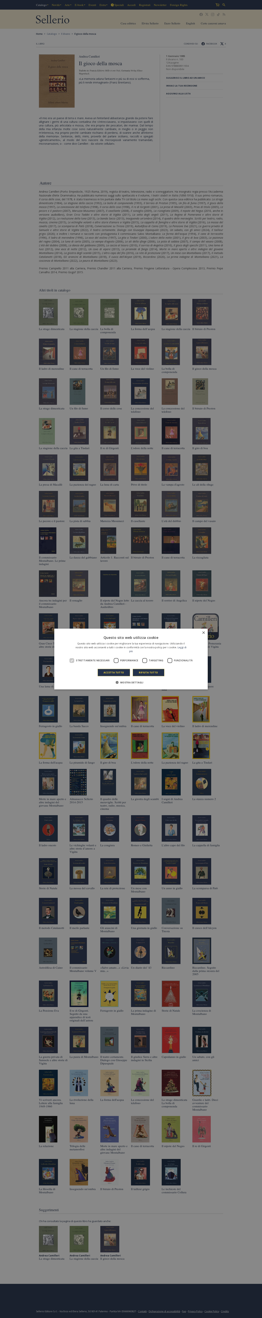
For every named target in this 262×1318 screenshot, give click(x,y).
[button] (131, 682)
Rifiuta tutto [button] (148, 672)
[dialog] (131, 659)
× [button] (203, 632)
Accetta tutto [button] (114, 672)
